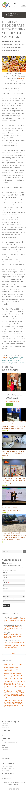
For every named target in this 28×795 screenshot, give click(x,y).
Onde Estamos (5, 727)
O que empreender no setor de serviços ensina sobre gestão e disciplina (15, 620)
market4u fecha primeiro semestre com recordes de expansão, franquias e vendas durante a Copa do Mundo (14, 676)
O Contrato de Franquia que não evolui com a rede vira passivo (13, 628)
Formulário (4, 777)
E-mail (5, 577)
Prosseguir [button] (9, 404)
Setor (5, 593)
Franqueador (5, 749)
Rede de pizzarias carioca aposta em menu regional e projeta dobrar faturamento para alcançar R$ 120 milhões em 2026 (14, 704)
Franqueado (5, 747)
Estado (6, 583)
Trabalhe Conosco (6, 725)
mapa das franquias (11, 363)
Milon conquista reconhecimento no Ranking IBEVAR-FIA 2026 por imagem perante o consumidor (13, 508)
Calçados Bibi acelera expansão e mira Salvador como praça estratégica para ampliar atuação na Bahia (13, 481)
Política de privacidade (7, 766)
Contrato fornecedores (7, 764)
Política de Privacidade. (12, 401)
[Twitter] (14, 789)
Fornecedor (4, 751)
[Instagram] (17, 789)
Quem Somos (5, 723)
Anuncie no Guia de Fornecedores (9, 742)
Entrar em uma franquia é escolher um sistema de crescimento (13, 636)
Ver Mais (14, 653)
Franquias (5, 430)
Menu (23, 5)
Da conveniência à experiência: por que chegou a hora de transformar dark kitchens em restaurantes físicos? (15, 645)
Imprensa (5, 357)
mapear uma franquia (12, 14)
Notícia (11, 357)
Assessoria (4, 732)
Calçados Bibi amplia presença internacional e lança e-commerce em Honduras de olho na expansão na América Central (15, 685)
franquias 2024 (9, 358)
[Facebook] (10, 789)
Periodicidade (8, 599)
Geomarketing (5, 733)
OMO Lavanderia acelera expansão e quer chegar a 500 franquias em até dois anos (13, 453)
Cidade (6, 588)
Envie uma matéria (6, 759)
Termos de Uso (5, 770)
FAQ (3, 775)
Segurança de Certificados (8, 768)
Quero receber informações (8, 752)
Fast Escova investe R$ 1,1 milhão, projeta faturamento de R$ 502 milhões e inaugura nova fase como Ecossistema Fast (15, 694)
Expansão (4, 735)
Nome (5, 572)
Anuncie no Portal (6, 740)
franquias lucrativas (11, 362)
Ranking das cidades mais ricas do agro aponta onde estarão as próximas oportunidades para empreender (13, 667)
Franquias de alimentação (8, 360)
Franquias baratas (17, 358)
